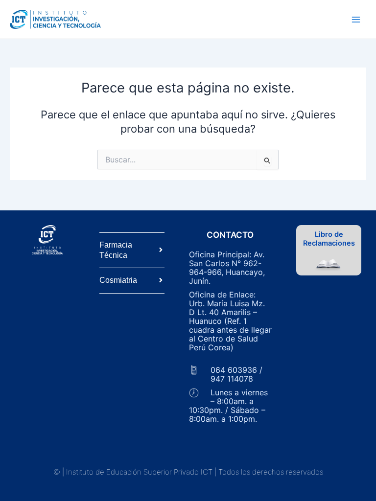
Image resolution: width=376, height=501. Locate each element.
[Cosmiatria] (160, 280)
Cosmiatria (118, 280)
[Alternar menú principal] (356, 19)
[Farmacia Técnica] (160, 250)
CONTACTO (230, 235)
